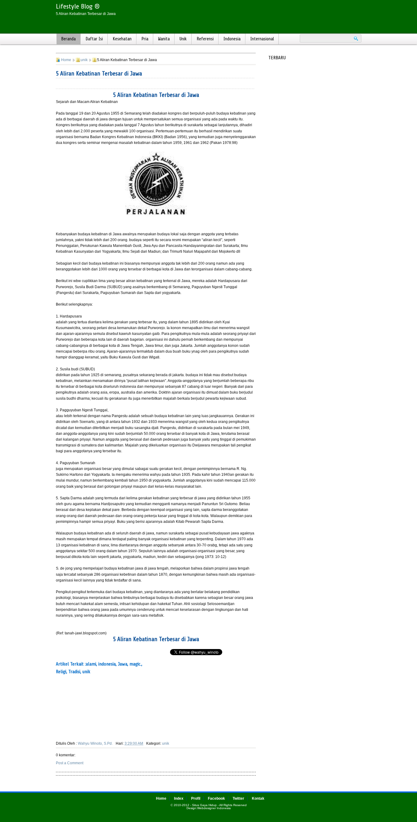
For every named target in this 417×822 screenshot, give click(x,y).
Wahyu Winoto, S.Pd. (95, 743)
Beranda (68, 39)
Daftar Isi (94, 39)
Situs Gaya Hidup (204, 805)
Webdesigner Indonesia (214, 808)
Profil (195, 798)
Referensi (205, 39)
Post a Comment (69, 763)
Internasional (262, 39)
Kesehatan (122, 39)
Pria (144, 39)
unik (84, 60)
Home (66, 60)
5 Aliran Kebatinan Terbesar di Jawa (99, 73)
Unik (183, 39)
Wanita (164, 39)
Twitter (238, 798)
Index (178, 798)
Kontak (258, 798)
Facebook (216, 798)
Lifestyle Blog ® (78, 6)
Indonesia (232, 39)
